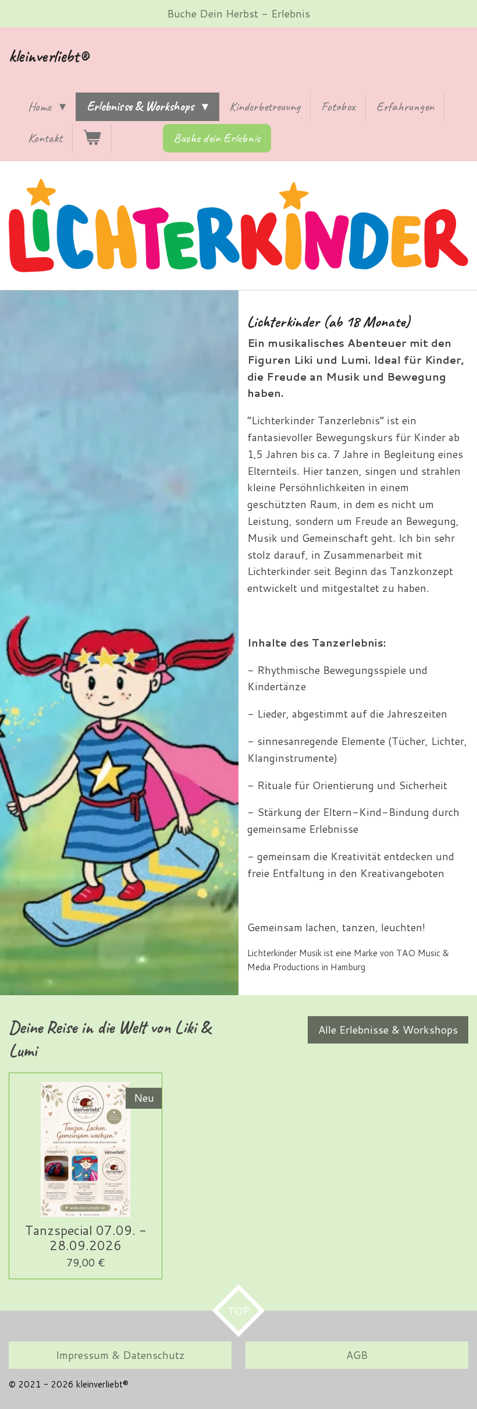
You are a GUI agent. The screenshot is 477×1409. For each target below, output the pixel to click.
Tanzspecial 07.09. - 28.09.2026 (86, 1237)
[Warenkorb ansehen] (92, 138)
